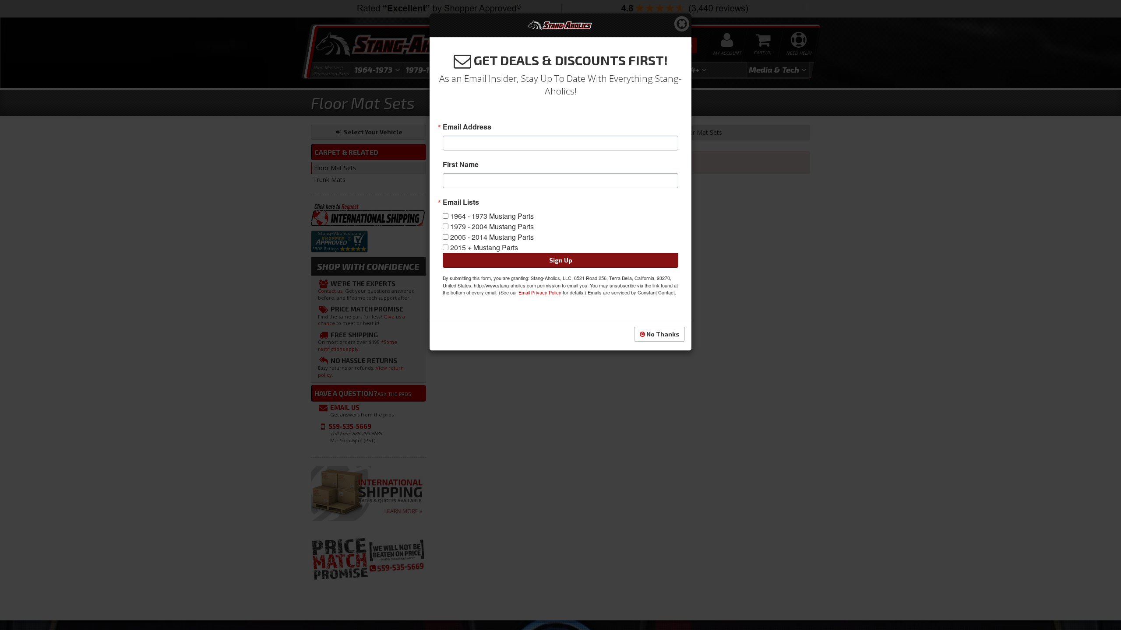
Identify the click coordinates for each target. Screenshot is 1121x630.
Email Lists (461, 202)
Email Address (467, 126)
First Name (461, 164)
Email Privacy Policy (539, 292)
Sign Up (560, 260)
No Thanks (662, 334)
